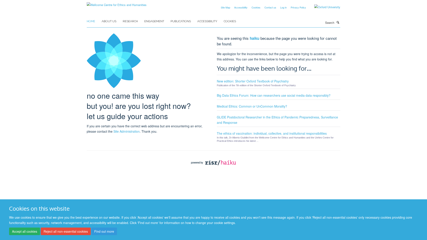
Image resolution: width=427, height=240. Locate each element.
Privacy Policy (298, 7)
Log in (283, 7)
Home (91, 21)
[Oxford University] (324, 7)
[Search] (337, 22)
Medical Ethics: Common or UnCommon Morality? (252, 106)
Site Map (225, 7)
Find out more (104, 231)
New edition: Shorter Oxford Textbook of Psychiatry (253, 81)
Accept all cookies (24, 231)
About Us (109, 21)
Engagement (154, 21)
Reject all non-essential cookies (66, 231)
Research (130, 21)
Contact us (270, 7)
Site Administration (126, 131)
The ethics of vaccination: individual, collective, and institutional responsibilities (272, 133)
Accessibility (241, 7)
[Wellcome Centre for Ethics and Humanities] (117, 3)
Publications (181, 21)
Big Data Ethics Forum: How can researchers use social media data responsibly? (273, 95)
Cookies (256, 7)
